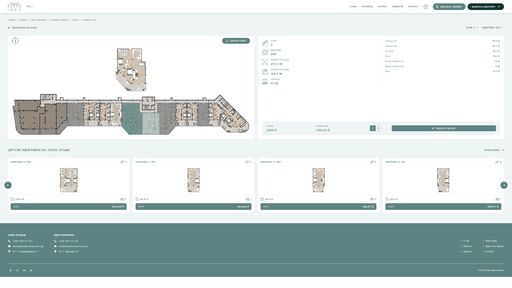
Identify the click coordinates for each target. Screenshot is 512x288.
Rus (29, 7)
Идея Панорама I (39, 20)
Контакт (413, 7)
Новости (397, 7)
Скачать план (238, 41)
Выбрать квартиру (483, 7)
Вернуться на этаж (24, 28)
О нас (353, 7)
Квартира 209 (89, 20)
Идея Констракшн (494, 246)
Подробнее (492, 150)
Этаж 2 (75, 20)
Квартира (491, 28)
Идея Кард (491, 241)
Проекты (367, 7)
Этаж (470, 28)
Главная (11, 20)
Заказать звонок (451, 7)
